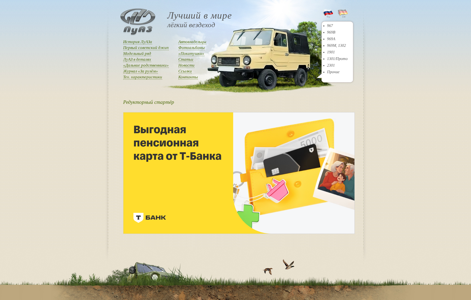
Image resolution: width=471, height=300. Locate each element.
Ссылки (185, 71)
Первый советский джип (146, 47)
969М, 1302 (336, 45)
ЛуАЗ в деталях (137, 59)
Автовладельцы (192, 41)
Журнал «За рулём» (140, 71)
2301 (331, 65)
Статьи (185, 59)
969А (331, 39)
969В (331, 32)
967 (330, 26)
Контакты (188, 77)
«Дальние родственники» (146, 65)
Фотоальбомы (191, 47)
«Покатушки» (191, 53)
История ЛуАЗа (137, 41)
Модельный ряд (137, 53)
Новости (186, 65)
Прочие (333, 72)
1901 (331, 52)
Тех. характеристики (142, 77)
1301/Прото (337, 59)
